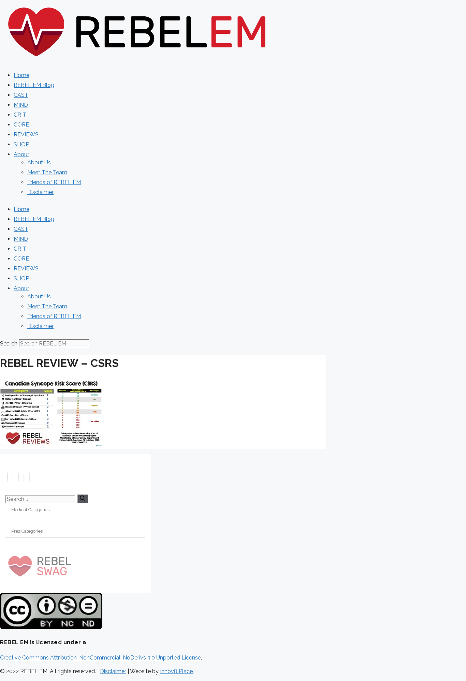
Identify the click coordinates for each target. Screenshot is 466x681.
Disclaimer (40, 192)
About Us (39, 162)
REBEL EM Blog (34, 85)
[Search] (82, 498)
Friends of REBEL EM (54, 182)
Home (21, 75)
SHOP (21, 144)
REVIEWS (26, 134)
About (21, 154)
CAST (21, 95)
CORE (21, 124)
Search (8, 343)
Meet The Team (47, 172)
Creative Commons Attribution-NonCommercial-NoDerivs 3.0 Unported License (100, 657)
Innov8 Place (176, 671)
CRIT (20, 115)
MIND (21, 105)
